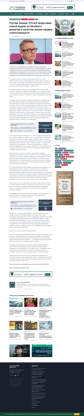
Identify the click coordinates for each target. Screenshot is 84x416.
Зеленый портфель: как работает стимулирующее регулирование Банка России (68, 55)
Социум (47, 13)
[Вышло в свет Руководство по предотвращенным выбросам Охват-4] (42, 351)
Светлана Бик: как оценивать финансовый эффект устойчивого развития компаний (67, 83)
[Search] (73, 14)
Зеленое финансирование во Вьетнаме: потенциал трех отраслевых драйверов (68, 74)
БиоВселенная (59, 150)
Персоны (67, 154)
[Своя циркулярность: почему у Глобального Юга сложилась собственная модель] (58, 65)
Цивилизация (59, 162)
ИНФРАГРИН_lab (35, 405)
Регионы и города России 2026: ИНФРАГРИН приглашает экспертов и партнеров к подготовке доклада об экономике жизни (68, 116)
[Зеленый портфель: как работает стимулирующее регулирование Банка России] (16, 302)
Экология (58, 164)
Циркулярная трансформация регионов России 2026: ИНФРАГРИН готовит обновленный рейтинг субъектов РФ (68, 45)
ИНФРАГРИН (64, 41)
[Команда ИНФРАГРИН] (12, 287)
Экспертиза (53, 13)
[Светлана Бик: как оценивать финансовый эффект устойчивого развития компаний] (30, 302)
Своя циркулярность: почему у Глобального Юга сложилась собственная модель (68, 64)
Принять (77, 414)
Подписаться (34, 400)
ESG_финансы (39, 13)
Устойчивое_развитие (15, 19)
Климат (71, 152)
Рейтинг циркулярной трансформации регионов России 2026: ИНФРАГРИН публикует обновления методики (68, 128)
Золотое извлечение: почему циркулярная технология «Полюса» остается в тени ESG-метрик (29, 336)
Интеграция (61, 13)
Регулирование (42, 308)
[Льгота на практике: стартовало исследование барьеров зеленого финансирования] (45, 325)
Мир (56, 154)
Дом (11, 13)
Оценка (61, 154)
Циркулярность (18, 13)
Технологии (58, 160)
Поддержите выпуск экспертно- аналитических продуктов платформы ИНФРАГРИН (38, 373)
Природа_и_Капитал (29, 13)
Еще (67, 13)
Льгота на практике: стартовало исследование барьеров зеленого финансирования (68, 138)
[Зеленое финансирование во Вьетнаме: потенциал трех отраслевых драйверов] (58, 74)
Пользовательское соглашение (38, 395)
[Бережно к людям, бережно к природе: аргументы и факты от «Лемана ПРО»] (16, 325)
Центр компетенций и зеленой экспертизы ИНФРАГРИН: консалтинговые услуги (38, 387)
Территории (31, 19)
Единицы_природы (68, 150)
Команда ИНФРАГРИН (15, 36)
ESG (36, 19)
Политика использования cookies (39, 393)
